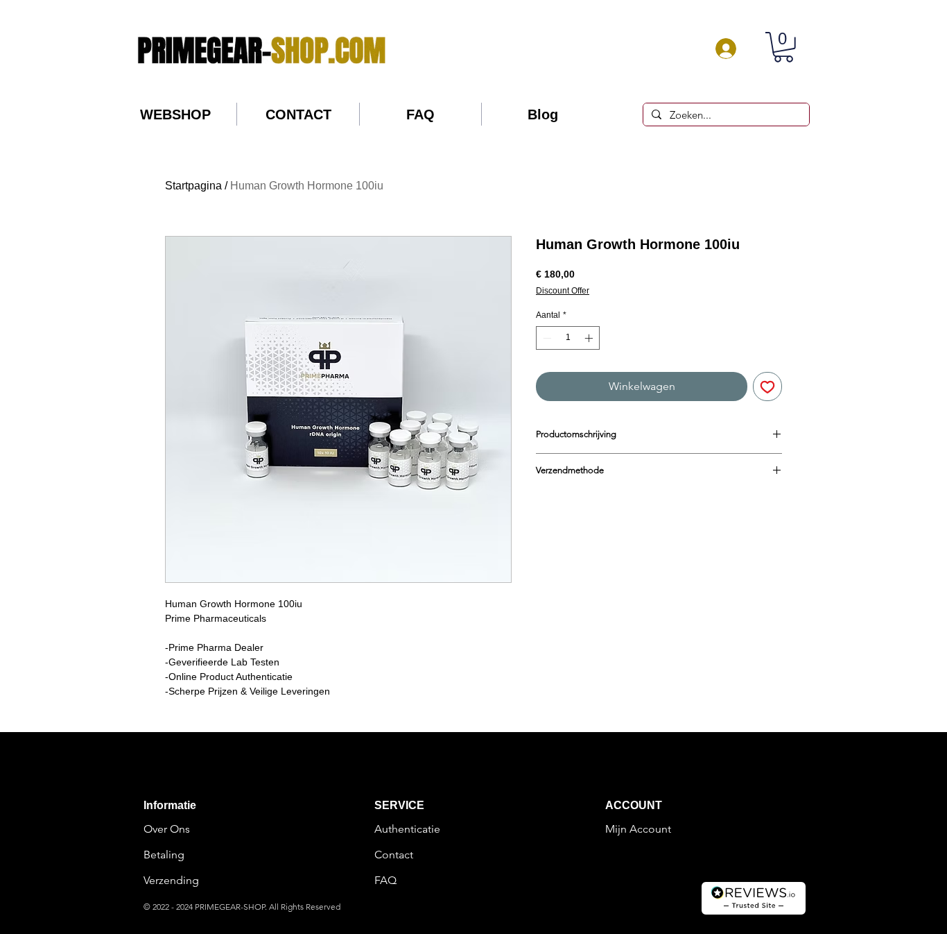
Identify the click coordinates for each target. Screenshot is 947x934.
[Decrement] (545, 338)
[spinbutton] (567, 338)
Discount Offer (562, 291)
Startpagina (193, 186)
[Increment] (590, 338)
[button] (783, 47)
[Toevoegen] (767, 386)
